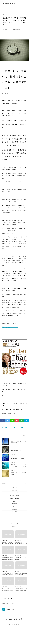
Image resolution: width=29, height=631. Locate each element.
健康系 (14, 501)
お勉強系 (14, 490)
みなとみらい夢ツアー (14, 498)
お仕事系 (14, 487)
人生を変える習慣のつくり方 (10, 327)
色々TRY (14, 512)
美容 (14, 506)
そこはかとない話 (14, 495)
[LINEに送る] (12, 420)
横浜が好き (14, 503)
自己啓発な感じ (14, 509)
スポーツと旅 (14, 493)
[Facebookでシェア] (2, 420)
